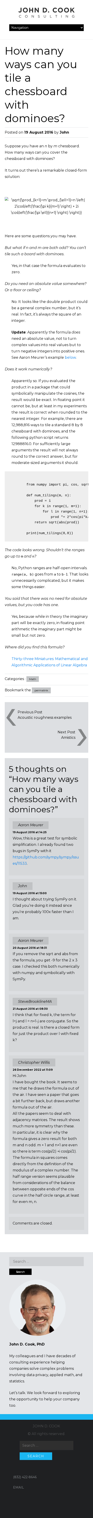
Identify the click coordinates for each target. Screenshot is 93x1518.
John (64, 132)
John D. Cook (46, 1426)
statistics (16, 1381)
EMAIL (18, 1487)
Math (32, 679)
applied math (62, 1375)
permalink (41, 690)
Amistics (68, 737)
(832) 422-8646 (25, 1477)
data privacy (37, 1375)
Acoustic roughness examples (45, 717)
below (70, 357)
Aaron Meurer (30, 825)
